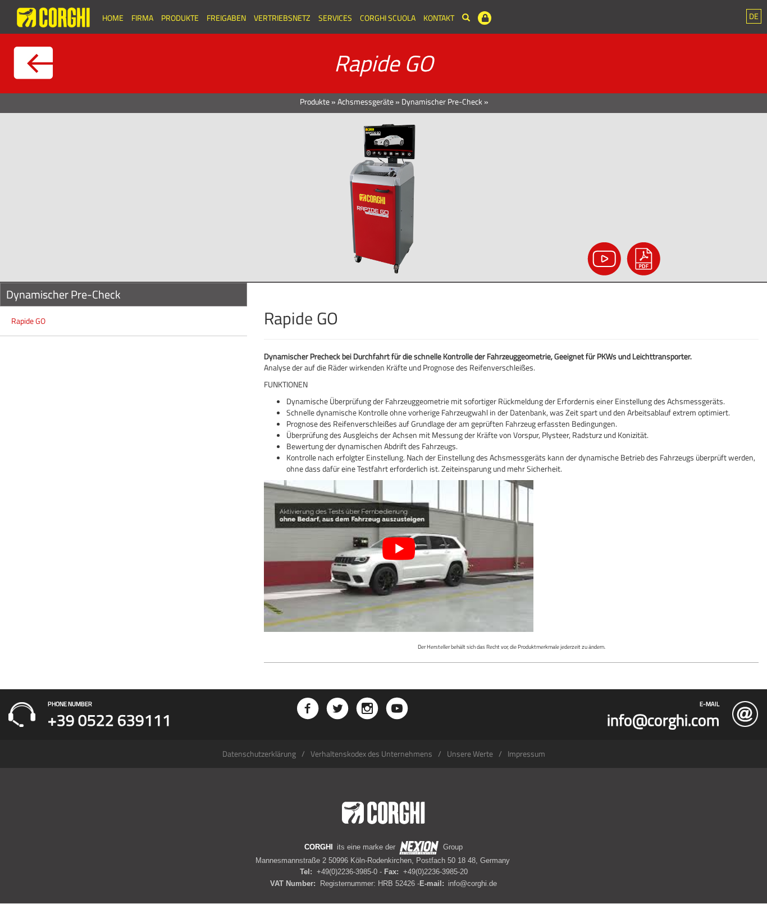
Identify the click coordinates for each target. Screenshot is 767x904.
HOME (113, 18)
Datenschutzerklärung (259, 754)
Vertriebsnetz (282, 18)
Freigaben (226, 18)
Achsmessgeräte (365, 101)
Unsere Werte (470, 754)
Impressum (526, 754)
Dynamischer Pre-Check (441, 101)
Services (335, 18)
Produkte (180, 18)
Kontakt (438, 18)
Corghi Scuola (388, 18)
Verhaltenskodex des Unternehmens (371, 754)
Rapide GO (28, 321)
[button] (753, 16)
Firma (142, 18)
